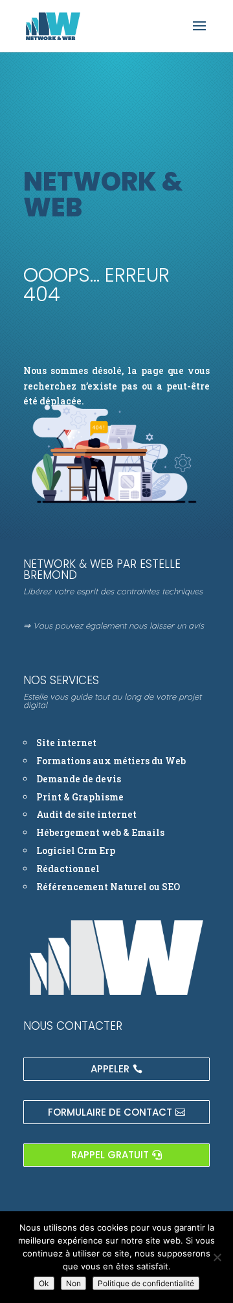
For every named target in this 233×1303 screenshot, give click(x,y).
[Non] (216, 1257)
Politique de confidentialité (146, 1283)
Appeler (110, 1069)
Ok (44, 1283)
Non (73, 1283)
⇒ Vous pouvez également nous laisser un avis (113, 625)
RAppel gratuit (110, 1155)
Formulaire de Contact (110, 1112)
